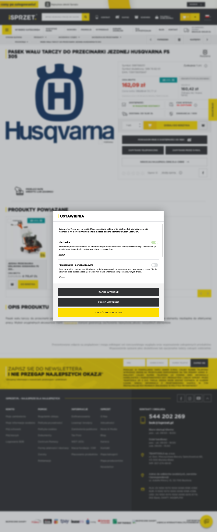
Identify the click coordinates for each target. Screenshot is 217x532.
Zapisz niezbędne (108, 302)
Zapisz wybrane (108, 291)
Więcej (62, 254)
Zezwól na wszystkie (108, 312)
